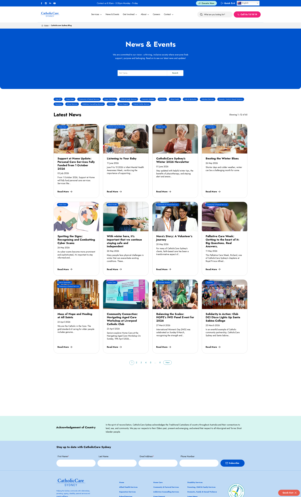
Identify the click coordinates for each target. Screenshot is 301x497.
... (155, 362)
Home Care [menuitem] (157, 482)
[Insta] (46, 3)
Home (46, 25)
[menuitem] (96, 14)
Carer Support (123, 104)
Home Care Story (109, 99)
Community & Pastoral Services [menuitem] (166, 487)
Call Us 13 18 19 (249, 14)
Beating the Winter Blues (222, 158)
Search (175, 73)
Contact (167, 14)
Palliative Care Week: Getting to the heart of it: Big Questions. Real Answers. (222, 241)
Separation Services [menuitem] (127, 492)
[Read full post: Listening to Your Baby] (126, 139)
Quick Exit (288, 492)
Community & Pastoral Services (89, 99)
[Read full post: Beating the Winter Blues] (224, 139)
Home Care (70, 99)
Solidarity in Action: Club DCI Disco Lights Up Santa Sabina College (223, 317)
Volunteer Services (208, 99)
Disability (162, 99)
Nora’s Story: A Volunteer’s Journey (174, 238)
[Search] (201, 14)
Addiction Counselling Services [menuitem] (166, 492)
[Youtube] (54, 3)
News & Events (112, 14)
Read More (63, 191)
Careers (156, 14)
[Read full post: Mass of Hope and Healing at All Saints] (76, 294)
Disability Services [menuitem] (195, 482)
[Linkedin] (50, 3)
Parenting (58, 104)
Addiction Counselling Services (93, 104)
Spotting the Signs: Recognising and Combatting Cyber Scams (76, 239)
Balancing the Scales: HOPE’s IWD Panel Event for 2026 (175, 317)
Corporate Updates (148, 99)
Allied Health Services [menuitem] (128, 487)
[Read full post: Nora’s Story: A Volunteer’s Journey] (175, 216)
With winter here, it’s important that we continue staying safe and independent (124, 241)
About (143, 14)
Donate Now (208, 3)
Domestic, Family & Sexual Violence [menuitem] (202, 492)
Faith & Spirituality (190, 99)
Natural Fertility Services (141, 104)
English (244, 2)
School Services (72, 104)
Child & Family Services (128, 99)
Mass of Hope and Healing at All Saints (74, 315)
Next (167, 362)
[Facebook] (41, 3)
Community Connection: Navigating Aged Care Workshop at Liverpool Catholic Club (122, 319)
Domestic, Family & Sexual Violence (230, 99)
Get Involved (128, 14)
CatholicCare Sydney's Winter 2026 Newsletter (172, 160)
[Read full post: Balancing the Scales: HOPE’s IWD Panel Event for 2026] (175, 294)
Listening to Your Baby (121, 158)
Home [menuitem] (121, 482)
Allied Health (175, 99)
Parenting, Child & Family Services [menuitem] (201, 487)
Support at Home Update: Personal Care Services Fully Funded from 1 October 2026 (76, 163)
